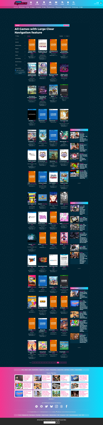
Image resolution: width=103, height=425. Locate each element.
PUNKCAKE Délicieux (42, 56)
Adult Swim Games (30, 163)
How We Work (35, 369)
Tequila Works (62, 289)
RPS (83, 415)
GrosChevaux (64, 354)
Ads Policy (67, 369)
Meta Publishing (52, 97)
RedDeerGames (44, 354)
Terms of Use (60, 369)
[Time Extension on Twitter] (46, 406)
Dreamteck (32, 332)
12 (60, 362)
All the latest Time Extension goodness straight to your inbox (51, 419)
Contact (47, 369)
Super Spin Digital (32, 206)
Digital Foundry (45, 415)
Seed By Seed (53, 289)
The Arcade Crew (64, 332)
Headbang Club (42, 55)
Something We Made (64, 206)
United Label (52, 162)
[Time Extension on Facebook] (66, 406)
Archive (72, 369)
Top (23, 369)
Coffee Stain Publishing (42, 310)
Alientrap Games (43, 122)
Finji (40, 77)
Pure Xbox (38, 415)
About (26, 369)
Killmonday (43, 289)
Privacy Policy (53, 369)
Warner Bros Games (42, 185)
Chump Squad (29, 184)
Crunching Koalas (53, 332)
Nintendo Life (25, 415)
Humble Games (42, 101)
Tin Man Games (53, 78)
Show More (51, 399)
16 (77, 210)
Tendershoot (53, 226)
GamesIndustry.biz (74, 415)
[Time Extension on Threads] (61, 406)
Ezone (64, 310)
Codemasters (32, 289)
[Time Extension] (20, 3)
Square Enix (32, 122)
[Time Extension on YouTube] (41, 406)
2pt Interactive (32, 226)
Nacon (50, 354)
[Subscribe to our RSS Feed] (36, 406)
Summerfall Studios (42, 102)
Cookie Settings (78, 369)
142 (77, 237)
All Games (66, 25)
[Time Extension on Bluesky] (51, 406)
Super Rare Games (62, 123)
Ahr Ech (67, 185)
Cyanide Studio (54, 354)
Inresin (68, 123)
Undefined (39, 354)
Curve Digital (62, 97)
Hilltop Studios (44, 162)
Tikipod (53, 184)
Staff (30, 369)
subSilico (31, 55)
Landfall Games (32, 78)
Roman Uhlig (53, 310)
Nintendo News (53, 415)
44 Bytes (53, 411)
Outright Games (41, 332)
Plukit (43, 245)
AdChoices (59, 411)
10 (55, 362)
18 (77, 158)
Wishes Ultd (44, 77)
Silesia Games (53, 53)
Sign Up (97, 3)
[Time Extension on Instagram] (56, 406)
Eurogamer (62, 415)
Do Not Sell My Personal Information (69, 411)
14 (65, 362)
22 (77, 316)
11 (77, 296)
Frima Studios (42, 205)
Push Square (32, 415)
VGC (67, 415)
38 (77, 249)
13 (77, 168)
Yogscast (32, 310)
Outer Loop (43, 226)
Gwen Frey (35, 184)
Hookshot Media (33, 411)
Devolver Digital (62, 185)
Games (17, 25)
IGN (58, 415)
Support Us (42, 369)
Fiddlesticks (67, 97)
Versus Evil (40, 162)
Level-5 (34, 100)
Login (95, 3)
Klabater (64, 55)
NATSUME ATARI (64, 78)
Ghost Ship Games (43, 311)
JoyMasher (64, 333)
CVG (80, 415)
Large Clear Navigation (20, 70)
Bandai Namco (30, 100)
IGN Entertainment (44, 411)
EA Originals (30, 354)
